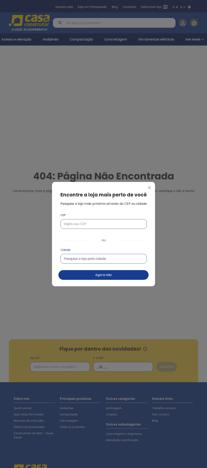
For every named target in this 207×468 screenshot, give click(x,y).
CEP (63, 215)
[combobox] (103, 259)
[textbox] (85, 258)
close (149, 187)
